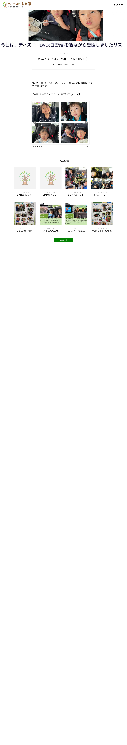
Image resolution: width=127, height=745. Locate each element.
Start (86, 146)
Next (86, 122)
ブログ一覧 (63, 240)
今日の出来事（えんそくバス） (63, 64)
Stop (87, 146)
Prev (34, 122)
